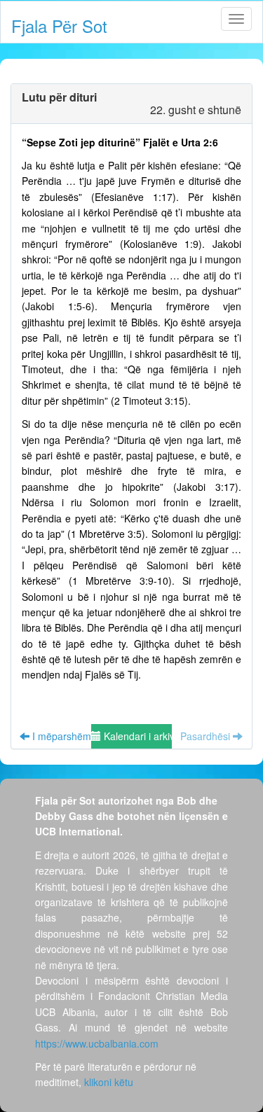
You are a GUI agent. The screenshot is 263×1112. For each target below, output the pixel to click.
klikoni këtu (108, 1082)
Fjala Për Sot (59, 25)
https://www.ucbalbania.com (97, 1043)
